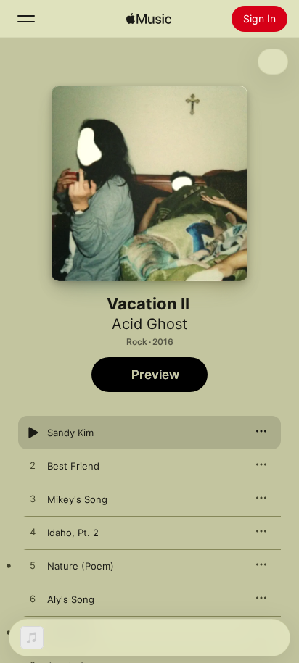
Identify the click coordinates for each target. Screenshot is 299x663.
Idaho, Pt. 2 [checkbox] (73, 532)
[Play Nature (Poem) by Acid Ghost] (32, 565)
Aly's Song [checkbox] (70, 599)
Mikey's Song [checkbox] (77, 499)
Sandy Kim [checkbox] (70, 432)
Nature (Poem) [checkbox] (80, 566)
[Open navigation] (26, 19)
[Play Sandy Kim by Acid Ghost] (32, 432)
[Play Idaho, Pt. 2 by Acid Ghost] (32, 532)
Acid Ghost (149, 324)
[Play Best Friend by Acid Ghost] (32, 465)
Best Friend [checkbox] (73, 466)
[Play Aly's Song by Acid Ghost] (32, 599)
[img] (148, 18)
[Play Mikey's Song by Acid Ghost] (32, 499)
